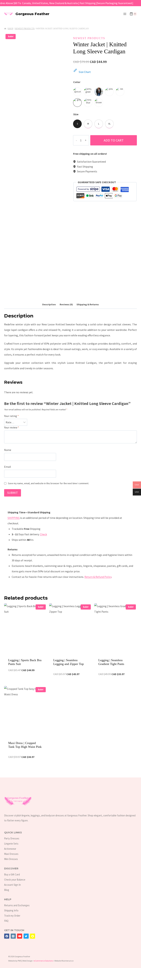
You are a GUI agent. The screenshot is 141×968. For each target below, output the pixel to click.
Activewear (10, 848)
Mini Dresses (11, 859)
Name (7, 450)
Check (43, 534)
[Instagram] (13, 936)
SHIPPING (14, 518)
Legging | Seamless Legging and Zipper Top (68, 662)
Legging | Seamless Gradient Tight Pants (111, 662)
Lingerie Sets (11, 843)
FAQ (6, 920)
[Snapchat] (32, 936)
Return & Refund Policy (97, 577)
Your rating (11, 416)
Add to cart (114, 140)
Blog (6, 890)
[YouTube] (19, 936)
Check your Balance (14, 879)
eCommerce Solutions (43, 960)
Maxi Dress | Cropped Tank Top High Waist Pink (25, 744)
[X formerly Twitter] (26, 936)
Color (76, 82)
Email (7, 466)
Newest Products (89, 38)
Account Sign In (12, 884)
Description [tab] (49, 304)
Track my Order (12, 915)
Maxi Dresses (11, 853)
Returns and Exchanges (17, 905)
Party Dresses (11, 838)
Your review (11, 427)
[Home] (5, 28)
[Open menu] (125, 13)
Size (75, 114)
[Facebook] (6, 936)
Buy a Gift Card (12, 874)
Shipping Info (11, 910)
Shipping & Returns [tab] (88, 304)
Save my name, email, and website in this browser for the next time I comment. (48, 483)
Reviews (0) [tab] (66, 304)
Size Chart (85, 72)
